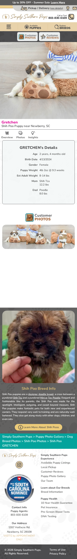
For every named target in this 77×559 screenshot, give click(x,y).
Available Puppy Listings (55, 462)
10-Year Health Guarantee (57, 503)
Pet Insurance (49, 507)
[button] (68, 8)
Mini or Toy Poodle (50, 397)
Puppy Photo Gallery (50, 437)
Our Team (47, 481)
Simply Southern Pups (17, 437)
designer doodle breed (40, 394)
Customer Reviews (52, 471)
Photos (20, 137)
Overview (7, 137)
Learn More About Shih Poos (41, 427)
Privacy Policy (58, 553)
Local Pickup (48, 467)
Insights (33, 137)
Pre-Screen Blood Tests (55, 512)
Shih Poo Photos (35, 441)
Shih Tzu (17, 397)
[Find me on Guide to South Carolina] (19, 488)
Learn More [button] (58, 2)
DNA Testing (48, 516)
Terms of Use (58, 550)
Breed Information (52, 492)
